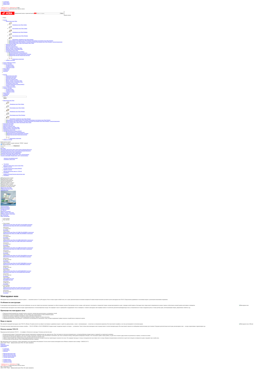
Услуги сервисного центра (9, 62)
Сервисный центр (5, 345)
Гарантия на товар (10, 67)
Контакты (5, 71)
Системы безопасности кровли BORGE (15, 51)
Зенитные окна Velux (11, 45)
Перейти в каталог (7, 166)
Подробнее (6, 164)
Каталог (5, 20)
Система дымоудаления (8, 357)
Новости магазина (6, 144)
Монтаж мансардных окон (9, 353)
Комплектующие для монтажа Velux (14, 49)
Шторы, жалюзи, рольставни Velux (14, 48)
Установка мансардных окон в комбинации (11, 153)
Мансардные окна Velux (11, 21)
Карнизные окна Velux (11, 44)
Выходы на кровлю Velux (12, 46)
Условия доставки (10, 66)
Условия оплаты (9, 65)
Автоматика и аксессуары (12, 50)
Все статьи (3, 148)
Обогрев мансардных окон (9, 354)
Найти (5, 98)
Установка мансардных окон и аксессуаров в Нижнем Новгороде (16, 150)
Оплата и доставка (7, 63)
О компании (6, 69)
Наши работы (6, 68)
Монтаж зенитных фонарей (9, 355)
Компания (3, 344)
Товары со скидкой (10, 60)
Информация (4, 346)
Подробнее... (6, 172)
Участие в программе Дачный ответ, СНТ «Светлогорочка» (14, 155)
